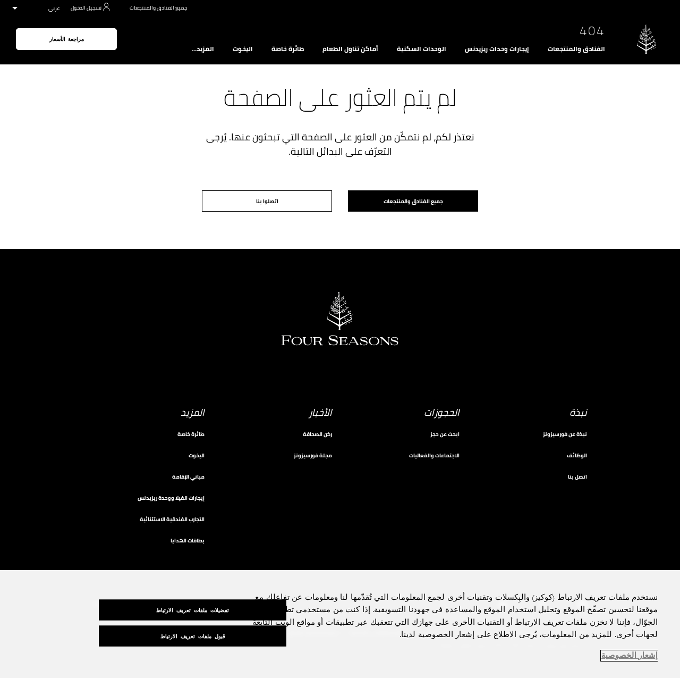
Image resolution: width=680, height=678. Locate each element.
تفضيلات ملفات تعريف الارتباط (192, 609)
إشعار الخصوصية (629, 655)
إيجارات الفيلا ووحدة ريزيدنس (171, 498)
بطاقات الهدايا (188, 540)
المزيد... (203, 49)
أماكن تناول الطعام (350, 49)
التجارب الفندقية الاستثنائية (172, 519)
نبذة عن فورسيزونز (565, 434)
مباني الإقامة (188, 477)
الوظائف (577, 455)
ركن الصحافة (317, 434)
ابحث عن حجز (445, 434)
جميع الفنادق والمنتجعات (158, 7)
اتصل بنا (577, 477)
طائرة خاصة (287, 49)
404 (592, 30)
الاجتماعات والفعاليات (434, 455)
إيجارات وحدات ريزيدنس (497, 49)
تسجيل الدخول (86, 8)
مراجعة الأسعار (66, 39)
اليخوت (243, 49)
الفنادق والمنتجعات (576, 49)
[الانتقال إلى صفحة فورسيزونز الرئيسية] (646, 39)
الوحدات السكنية (421, 49)
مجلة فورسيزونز (313, 455)
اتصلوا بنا (267, 201)
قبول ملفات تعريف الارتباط (192, 635)
